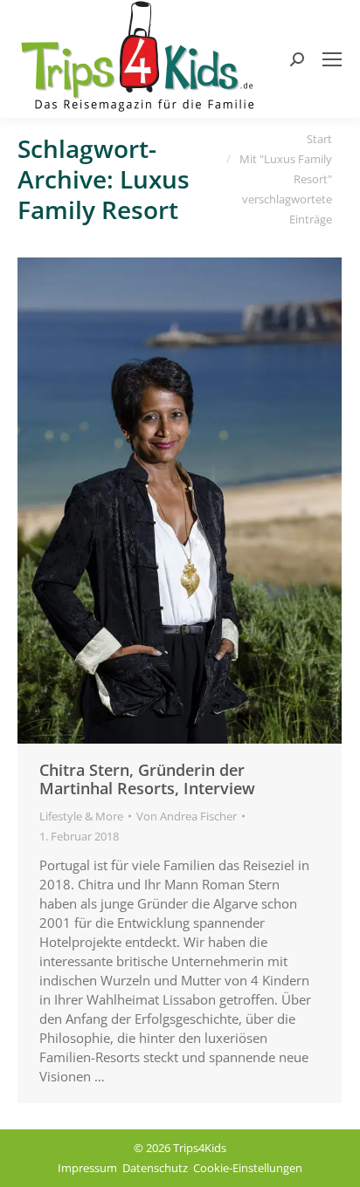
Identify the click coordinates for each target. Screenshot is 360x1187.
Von (186, 816)
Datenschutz (155, 1168)
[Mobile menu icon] (332, 59)
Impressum (87, 1168)
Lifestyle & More (81, 816)
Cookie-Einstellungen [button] (247, 1168)
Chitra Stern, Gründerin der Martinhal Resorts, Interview (147, 779)
